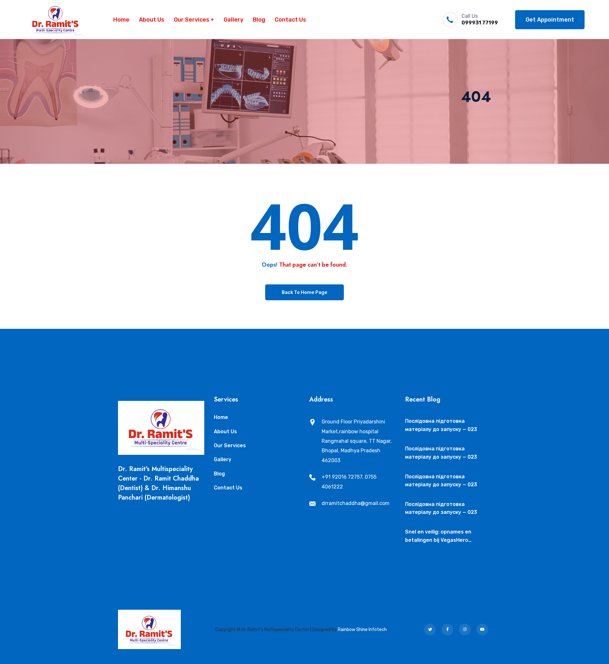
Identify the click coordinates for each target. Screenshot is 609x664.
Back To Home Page (304, 292)
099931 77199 (480, 23)
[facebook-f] (447, 629)
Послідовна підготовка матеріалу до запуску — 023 (441, 425)
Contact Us (290, 19)
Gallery (233, 19)
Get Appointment (550, 19)
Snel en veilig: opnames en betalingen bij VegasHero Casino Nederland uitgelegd (440, 536)
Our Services (191, 19)
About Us (151, 19)
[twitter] (430, 629)
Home (121, 19)
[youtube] (482, 629)
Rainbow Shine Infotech (362, 629)
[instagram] (465, 629)
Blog (259, 19)
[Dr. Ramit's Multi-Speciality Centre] (55, 19)
